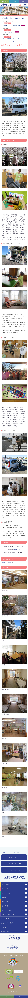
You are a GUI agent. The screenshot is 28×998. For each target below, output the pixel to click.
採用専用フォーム (15, 870)
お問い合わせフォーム (15, 857)
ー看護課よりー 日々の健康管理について (12, 25)
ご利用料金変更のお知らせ (8, 32)
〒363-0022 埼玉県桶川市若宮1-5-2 (13, 947)
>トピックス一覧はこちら (14, 41)
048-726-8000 (14, 876)
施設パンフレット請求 (15, 863)
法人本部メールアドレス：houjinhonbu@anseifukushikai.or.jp (13, 943)
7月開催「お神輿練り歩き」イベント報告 (11, 38)
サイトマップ (13, 945)
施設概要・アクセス (7, 562)
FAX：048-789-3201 (13, 951)
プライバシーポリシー (14, 946)
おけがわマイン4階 (13, 948)
